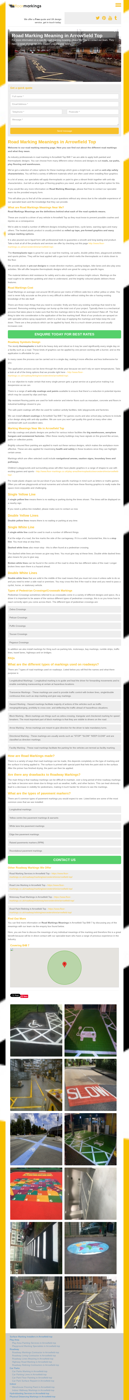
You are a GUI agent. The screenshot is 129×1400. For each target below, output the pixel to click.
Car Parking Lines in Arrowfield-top (29, 1374)
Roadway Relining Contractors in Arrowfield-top (35, 1365)
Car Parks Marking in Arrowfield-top (29, 1371)
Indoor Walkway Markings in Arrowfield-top (33, 1390)
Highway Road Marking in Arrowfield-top (32, 1362)
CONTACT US (64, 860)
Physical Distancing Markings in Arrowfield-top (32, 1396)
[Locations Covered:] (9, 5)
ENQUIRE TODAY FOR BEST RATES (65, 334)
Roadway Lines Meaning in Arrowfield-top (32, 1358)
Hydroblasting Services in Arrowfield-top (29, 1393)
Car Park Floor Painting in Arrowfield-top (32, 1377)
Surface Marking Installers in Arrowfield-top (31, 1336)
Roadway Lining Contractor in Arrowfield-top (34, 1355)
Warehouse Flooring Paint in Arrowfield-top (33, 1387)
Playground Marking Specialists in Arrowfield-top (36, 1346)
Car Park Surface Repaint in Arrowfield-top (33, 1380)
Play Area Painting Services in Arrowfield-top (34, 1343)
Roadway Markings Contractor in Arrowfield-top (35, 1352)
